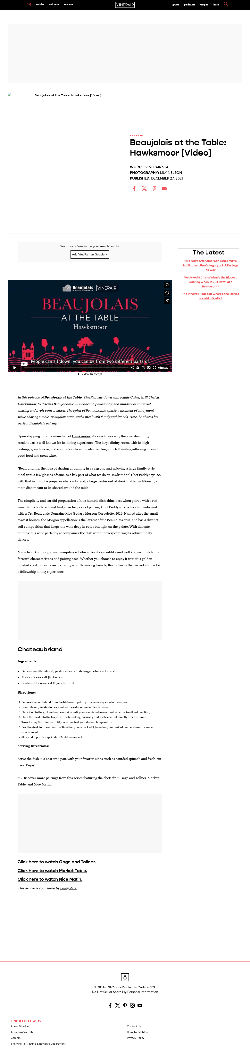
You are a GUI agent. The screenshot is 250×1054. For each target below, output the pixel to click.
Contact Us (134, 1026)
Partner (136, 135)
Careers (16, 1038)
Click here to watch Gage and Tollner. (57, 862)
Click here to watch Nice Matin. (50, 879)
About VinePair (20, 1026)
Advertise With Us (22, 1032)
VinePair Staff (158, 167)
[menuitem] (28, 5)
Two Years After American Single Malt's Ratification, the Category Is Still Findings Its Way (210, 265)
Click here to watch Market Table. (52, 870)
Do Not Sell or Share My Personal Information (125, 992)
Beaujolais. (68, 888)
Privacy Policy (135, 1038)
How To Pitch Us (137, 1032)
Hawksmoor (81, 436)
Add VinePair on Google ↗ (90, 254)
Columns (54, 4)
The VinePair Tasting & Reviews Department (38, 1043)
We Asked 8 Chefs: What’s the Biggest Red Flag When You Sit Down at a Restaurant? (210, 282)
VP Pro (175, 4)
